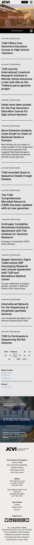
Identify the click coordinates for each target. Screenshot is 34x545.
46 (10, 359)
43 (20, 355)
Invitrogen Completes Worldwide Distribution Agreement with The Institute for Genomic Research (15, 230)
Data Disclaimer (24, 532)
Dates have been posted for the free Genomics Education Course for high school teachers (16, 109)
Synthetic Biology (17, 467)
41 (11, 355)
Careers (17, 510)
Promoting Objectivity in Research (17, 537)
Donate (24, 2)
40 (6, 355)
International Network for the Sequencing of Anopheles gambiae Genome (14, 309)
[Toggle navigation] (31, 2)
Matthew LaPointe (7, 373)
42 (15, 355)
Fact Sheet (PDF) (6, 387)
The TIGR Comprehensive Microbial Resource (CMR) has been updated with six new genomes (16, 201)
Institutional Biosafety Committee (17, 535)
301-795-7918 (6, 375)
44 (25, 355)
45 (29, 355)
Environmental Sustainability (17, 465)
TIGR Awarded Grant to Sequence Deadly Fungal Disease (16, 176)
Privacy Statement (10, 532)
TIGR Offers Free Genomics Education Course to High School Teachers (15, 48)
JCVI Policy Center (17, 472)
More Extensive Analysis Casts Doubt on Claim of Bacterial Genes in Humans (16, 135)
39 (30, 352)
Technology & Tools (17, 470)
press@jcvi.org (6, 378)
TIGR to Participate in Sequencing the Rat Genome (14, 339)
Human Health (17, 462)
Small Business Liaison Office (17, 540)
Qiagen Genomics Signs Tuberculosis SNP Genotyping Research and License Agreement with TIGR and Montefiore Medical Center (16, 269)
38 (25, 352)
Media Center (17, 507)
